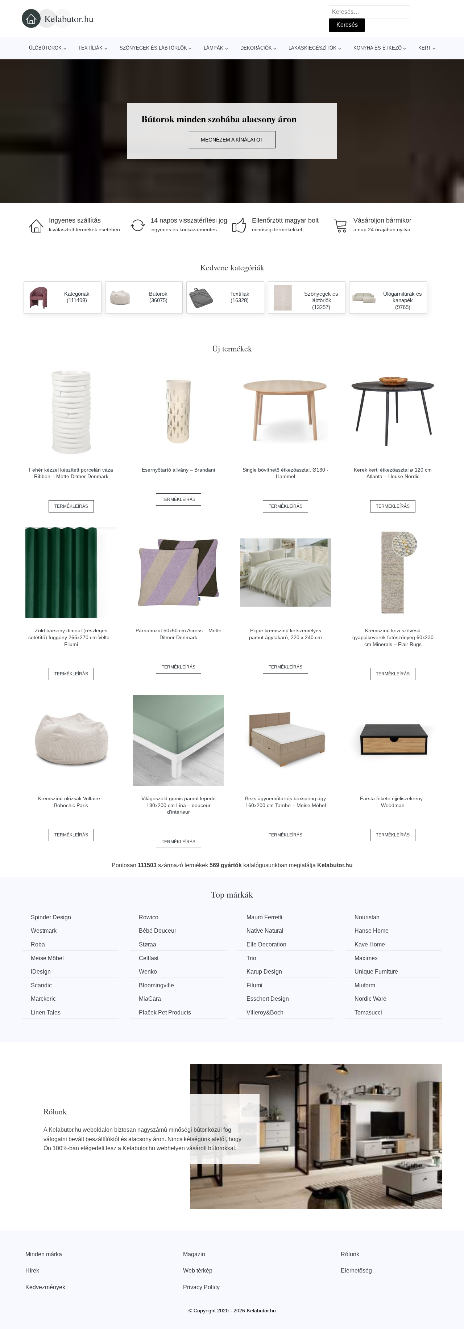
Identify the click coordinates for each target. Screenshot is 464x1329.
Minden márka (43, 1254)
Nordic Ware (370, 999)
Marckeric (43, 999)
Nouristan (367, 917)
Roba (38, 944)
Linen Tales (46, 1012)
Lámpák (213, 48)
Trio (251, 958)
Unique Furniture (376, 972)
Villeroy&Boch (264, 1012)
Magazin (194, 1254)
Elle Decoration (266, 944)
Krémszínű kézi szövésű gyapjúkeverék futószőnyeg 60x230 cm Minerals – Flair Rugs (393, 637)
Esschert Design (267, 999)
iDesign (41, 972)
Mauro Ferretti (264, 917)
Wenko (148, 972)
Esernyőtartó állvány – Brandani (178, 470)
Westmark (44, 931)
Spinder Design (51, 917)
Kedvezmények (45, 1287)
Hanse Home (372, 931)
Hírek (32, 1270)
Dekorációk (256, 48)
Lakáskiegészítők (312, 48)
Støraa (147, 944)
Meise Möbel (47, 958)
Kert (424, 48)
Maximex (366, 958)
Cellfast (148, 958)
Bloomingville (156, 985)
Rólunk (350, 1254)
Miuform (365, 985)
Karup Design (264, 972)
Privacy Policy (201, 1287)
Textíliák (90, 48)
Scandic (41, 985)
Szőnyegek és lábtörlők (153, 48)
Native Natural (264, 931)
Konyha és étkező (377, 48)
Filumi (254, 985)
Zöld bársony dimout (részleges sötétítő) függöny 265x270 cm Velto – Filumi (71, 637)
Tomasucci (368, 1012)
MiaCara (150, 999)
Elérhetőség (356, 1270)
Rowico (148, 917)
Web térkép (197, 1270)
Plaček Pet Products (165, 1012)
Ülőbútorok (45, 48)
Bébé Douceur (157, 931)
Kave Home (370, 944)
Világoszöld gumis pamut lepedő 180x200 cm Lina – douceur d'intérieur (178, 805)
